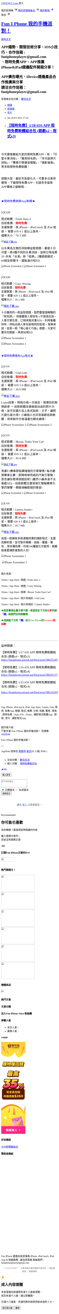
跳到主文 (6, 39)
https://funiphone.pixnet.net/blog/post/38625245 (29, 659)
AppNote (5, 734)
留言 (28, 751)
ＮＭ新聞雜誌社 (9, 1146)
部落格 (11, 109)
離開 (17, 1308)
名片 (9, 112)
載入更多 (6, 775)
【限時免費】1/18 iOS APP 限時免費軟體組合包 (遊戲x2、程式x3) (32, 130)
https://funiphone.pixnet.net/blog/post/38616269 (29, 692)
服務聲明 (33, 1271)
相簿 (9, 105)
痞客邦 (22, 751)
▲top (4, 769)
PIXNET (14, 1268)
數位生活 (26, 99)
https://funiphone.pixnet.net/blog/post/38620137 (29, 674)
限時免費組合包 (28, 763)
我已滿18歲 (7, 1308)
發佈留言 (6, 793)
